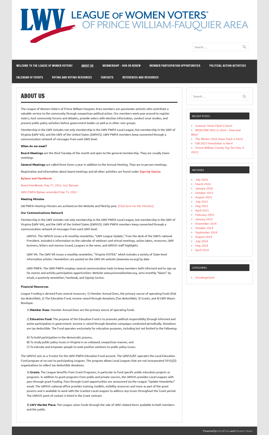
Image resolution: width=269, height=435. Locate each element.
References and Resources (140, 77)
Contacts (107, 77)
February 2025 (204, 214)
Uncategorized (204, 277)
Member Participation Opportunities (175, 66)
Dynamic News (243, 430)
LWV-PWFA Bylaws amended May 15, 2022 (49, 192)
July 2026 (201, 179)
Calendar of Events (29, 77)
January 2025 (204, 219)
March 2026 (203, 184)
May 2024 (201, 245)
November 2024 (205, 223)
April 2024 (202, 250)
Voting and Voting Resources (72, 77)
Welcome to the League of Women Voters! (44, 66)
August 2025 (203, 197)
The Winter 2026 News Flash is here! (219, 139)
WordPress (223, 430)
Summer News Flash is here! (213, 125)
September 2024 (206, 232)
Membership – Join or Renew (121, 66)
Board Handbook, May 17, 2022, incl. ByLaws (50, 185)
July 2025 (201, 201)
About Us (87, 66)
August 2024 (203, 236)
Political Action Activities (227, 66)
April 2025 (202, 210)
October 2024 (204, 228)
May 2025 (201, 206)
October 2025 (204, 192)
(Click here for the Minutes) (136, 206)
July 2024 (201, 241)
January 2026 (204, 188)
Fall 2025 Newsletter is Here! (214, 143)
